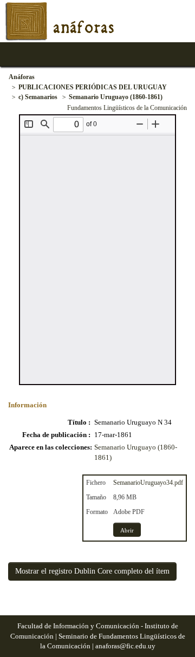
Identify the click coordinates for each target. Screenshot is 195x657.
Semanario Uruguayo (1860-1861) (115, 97)
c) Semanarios (37, 97)
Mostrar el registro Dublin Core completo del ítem (92, 571)
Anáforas (22, 77)
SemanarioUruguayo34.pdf (148, 482)
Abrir (127, 530)
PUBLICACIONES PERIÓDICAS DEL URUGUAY (92, 87)
